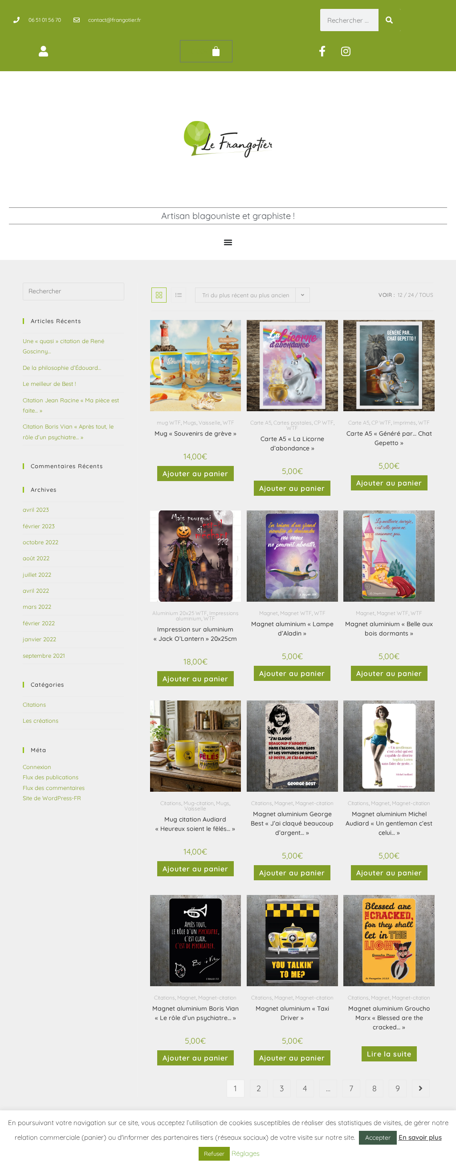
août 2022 (36, 558)
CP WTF (324, 422)
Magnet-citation (314, 803)
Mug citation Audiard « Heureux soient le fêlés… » (195, 824)
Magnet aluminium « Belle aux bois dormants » (389, 628)
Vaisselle (209, 422)
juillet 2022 (37, 574)
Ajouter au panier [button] (195, 473)
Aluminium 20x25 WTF (179, 613)
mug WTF (169, 422)
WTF (228, 422)
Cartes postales (292, 422)
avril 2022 (36, 590)
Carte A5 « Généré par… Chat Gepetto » (389, 438)
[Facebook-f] (322, 51)
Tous (426, 295)
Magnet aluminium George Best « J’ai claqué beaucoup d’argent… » (292, 823)
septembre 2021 (44, 655)
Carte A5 (260, 422)
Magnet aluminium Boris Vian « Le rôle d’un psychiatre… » (195, 1013)
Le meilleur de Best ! (49, 383)
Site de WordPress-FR (52, 798)
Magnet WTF (296, 613)
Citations (170, 803)
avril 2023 (36, 509)
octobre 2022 (40, 542)
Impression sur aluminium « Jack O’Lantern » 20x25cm (195, 634)
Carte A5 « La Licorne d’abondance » (292, 443)
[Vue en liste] (178, 295)
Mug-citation (198, 803)
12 (400, 295)
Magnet (268, 613)
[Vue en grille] (159, 295)
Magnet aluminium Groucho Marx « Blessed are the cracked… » (389, 1017)
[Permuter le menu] (228, 242)
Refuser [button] (214, 1153)
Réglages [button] (246, 1153)
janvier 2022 (39, 639)
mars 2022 (37, 606)
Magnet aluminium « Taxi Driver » (292, 1013)
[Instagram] (346, 51)
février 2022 (39, 623)
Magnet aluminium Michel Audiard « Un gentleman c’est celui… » (389, 823)
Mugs (189, 422)
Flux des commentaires (54, 787)
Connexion (37, 766)
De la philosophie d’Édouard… (62, 367)
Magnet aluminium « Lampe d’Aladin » (292, 628)
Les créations (40, 720)
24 (411, 295)
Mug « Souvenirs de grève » (195, 433)
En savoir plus (420, 1137)
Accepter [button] (378, 1138)
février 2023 (39, 526)
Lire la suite (389, 1053)
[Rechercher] (390, 20)
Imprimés (404, 422)
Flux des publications (50, 777)
